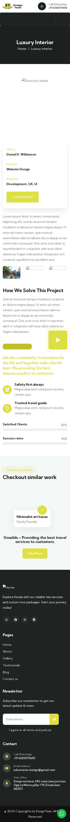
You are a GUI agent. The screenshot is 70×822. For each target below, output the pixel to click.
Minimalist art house (32, 517)
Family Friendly (27, 522)
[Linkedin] (34, 619)
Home (22, 49)
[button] (65, 109)
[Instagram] (24, 619)
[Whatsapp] (6, 619)
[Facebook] (15, 619)
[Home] (14, 6)
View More (35, 553)
